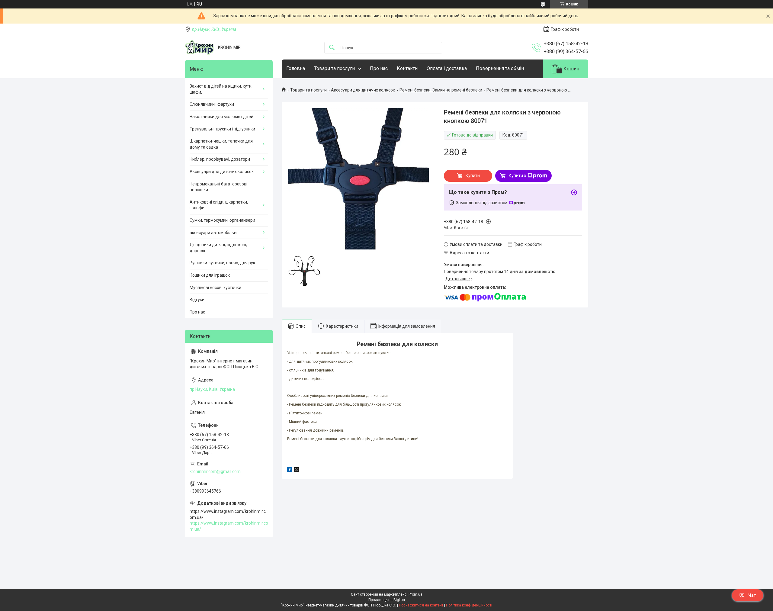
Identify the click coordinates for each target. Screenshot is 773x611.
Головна (295, 68)
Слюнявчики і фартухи (212, 104)
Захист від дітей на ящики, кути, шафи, (221, 89)
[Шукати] (332, 48)
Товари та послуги (334, 68)
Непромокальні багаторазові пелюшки (218, 187)
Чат (752, 595)
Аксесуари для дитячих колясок (363, 90)
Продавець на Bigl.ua (386, 600)
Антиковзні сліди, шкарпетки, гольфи (219, 205)
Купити (473, 175)
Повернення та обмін (500, 68)
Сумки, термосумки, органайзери (222, 220)
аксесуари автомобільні (213, 232)
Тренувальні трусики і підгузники (222, 129)
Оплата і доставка (447, 68)
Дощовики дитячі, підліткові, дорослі (218, 247)
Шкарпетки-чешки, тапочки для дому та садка (221, 144)
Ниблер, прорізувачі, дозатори (220, 159)
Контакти (407, 68)
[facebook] (289, 470)
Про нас (379, 68)
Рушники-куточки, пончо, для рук (222, 262)
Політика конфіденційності (469, 605)
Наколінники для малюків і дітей (221, 116)
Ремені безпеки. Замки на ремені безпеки (440, 90)
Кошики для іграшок (210, 275)
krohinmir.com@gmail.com (215, 471)
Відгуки (197, 299)
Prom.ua (415, 594)
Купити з (517, 175)
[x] (296, 470)
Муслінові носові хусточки (215, 287)
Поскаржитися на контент (421, 605)
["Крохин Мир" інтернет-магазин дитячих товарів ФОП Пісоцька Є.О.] (199, 47)
